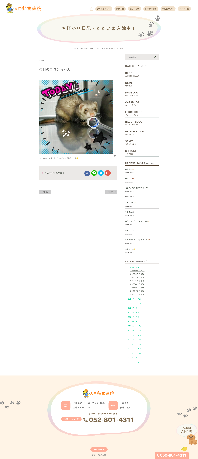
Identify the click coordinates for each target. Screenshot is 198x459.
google (108, 173)
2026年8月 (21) (137, 270)
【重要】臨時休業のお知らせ (136, 188)
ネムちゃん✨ (130, 202)
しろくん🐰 (129, 212)
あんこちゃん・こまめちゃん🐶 (137, 221)
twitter (101, 173)
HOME (76, 48)
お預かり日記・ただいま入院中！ (101, 48)
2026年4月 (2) (137, 284)
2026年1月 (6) (137, 294)
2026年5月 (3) (137, 281)
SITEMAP (99, 449)
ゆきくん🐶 (129, 169)
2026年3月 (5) (137, 287)
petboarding (48, 55)
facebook (87, 173)
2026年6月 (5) (137, 277)
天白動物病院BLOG (85, 48)
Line (94, 173)
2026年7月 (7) (137, 274)
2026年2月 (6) (137, 291)
